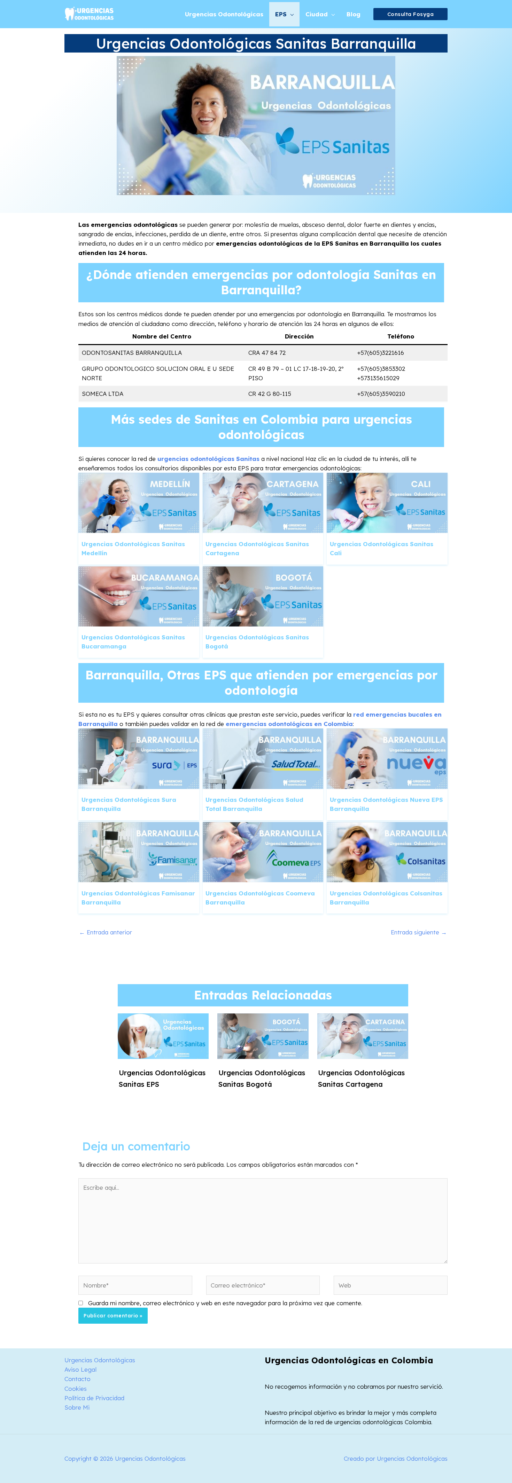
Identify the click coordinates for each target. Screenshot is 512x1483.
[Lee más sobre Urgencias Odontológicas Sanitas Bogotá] (262, 1035)
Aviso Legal (80, 1369)
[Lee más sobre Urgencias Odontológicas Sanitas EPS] (163, 1035)
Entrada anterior (105, 932)
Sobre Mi (77, 1407)
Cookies (75, 1388)
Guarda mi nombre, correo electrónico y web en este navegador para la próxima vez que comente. (225, 1303)
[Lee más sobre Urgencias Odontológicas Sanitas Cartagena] (362, 1035)
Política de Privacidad (94, 1398)
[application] (290, 14)
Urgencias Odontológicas (99, 1360)
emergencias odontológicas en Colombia (289, 723)
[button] (410, 14)
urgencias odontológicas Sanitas (208, 458)
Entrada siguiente (419, 932)
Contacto (77, 1378)
